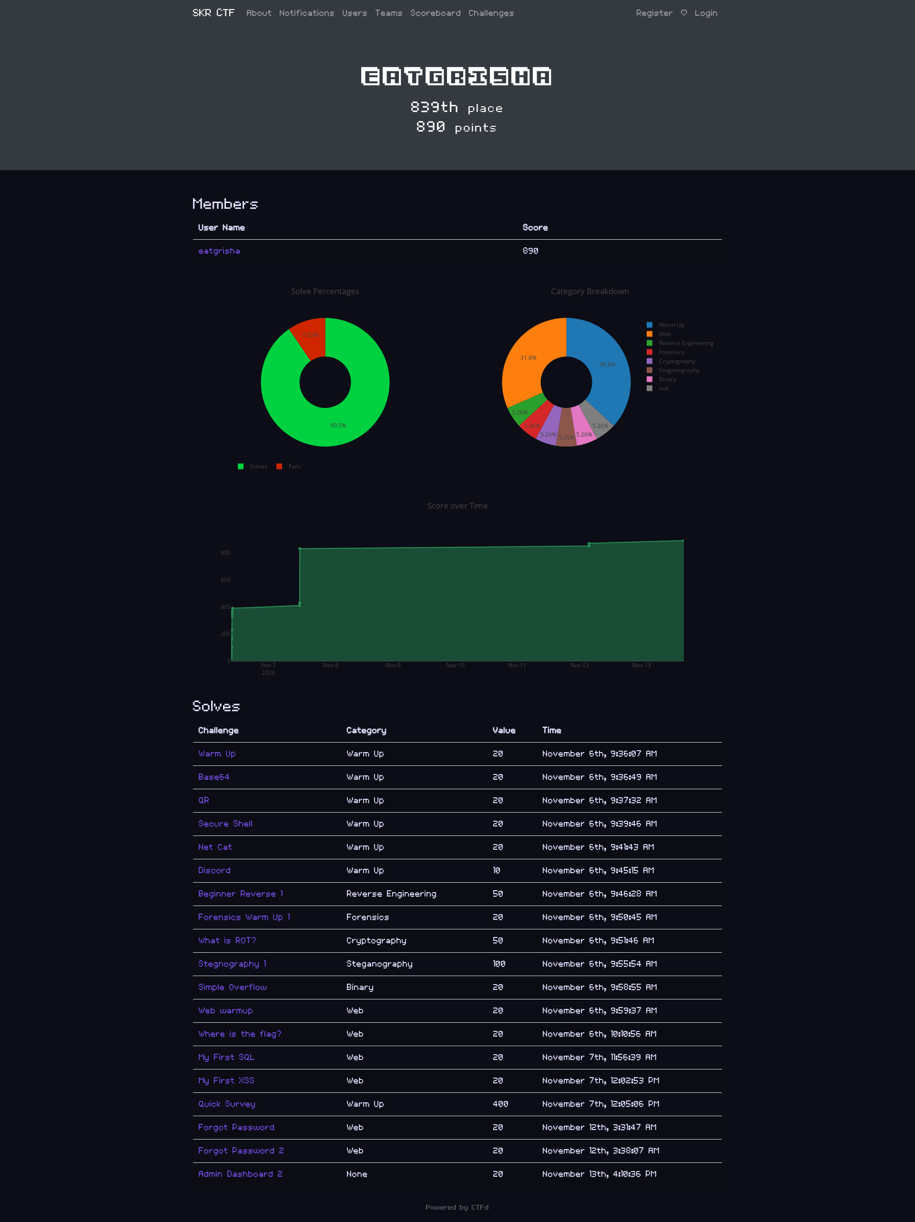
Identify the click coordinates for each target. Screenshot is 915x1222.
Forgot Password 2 (242, 1150)
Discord (215, 870)
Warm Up (217, 753)
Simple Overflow (233, 987)
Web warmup (226, 1010)
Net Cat (216, 847)
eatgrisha (220, 250)
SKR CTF (214, 13)
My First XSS (227, 1080)
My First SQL (227, 1057)
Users (355, 13)
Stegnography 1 (232, 963)
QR (204, 800)
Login (706, 13)
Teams (389, 13)
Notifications (307, 13)
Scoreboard (436, 13)
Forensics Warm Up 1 (244, 917)
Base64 (214, 777)
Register (655, 13)
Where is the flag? (240, 1034)
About (259, 13)
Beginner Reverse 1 (241, 893)
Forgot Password (237, 1127)
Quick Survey (227, 1104)
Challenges (492, 13)
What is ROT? (228, 940)
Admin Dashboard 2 (241, 1174)
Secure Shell (226, 823)
